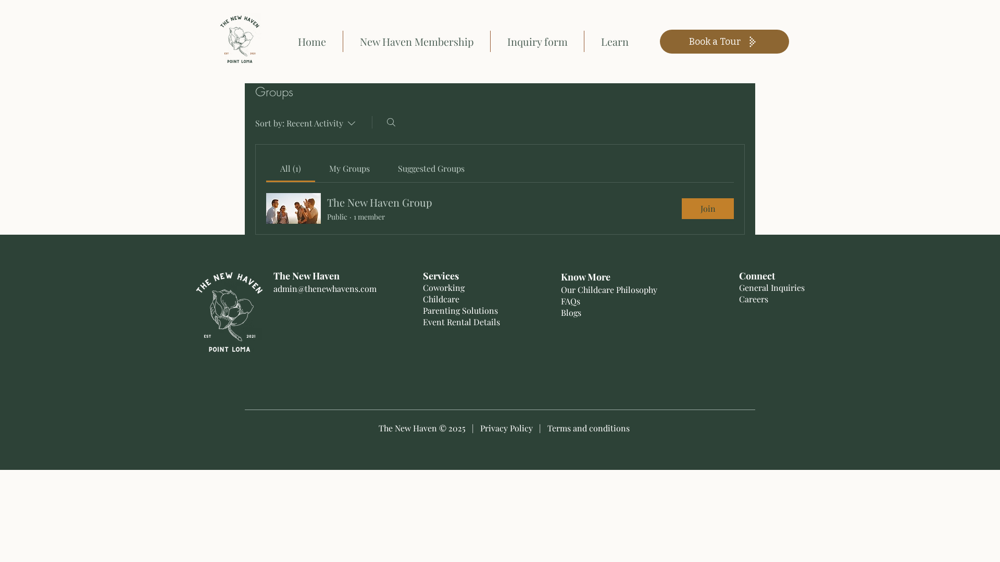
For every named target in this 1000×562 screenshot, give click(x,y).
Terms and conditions (588, 428)
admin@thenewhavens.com (325, 288)
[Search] (391, 122)
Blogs (571, 312)
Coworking (444, 287)
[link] (290, 168)
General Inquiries (772, 287)
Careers (753, 298)
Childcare (441, 298)
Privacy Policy (506, 428)
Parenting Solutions (460, 310)
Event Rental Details (462, 321)
